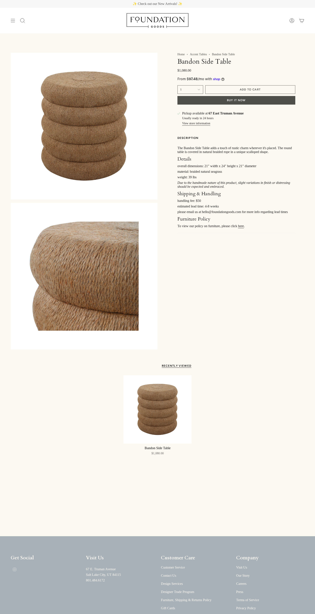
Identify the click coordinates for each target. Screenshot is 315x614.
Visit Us (241, 567)
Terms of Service (247, 600)
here (241, 226)
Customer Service (173, 567)
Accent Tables (198, 54)
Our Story (243, 575)
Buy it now (236, 100)
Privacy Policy (246, 608)
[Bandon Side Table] (157, 409)
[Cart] (302, 20)
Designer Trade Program (177, 592)
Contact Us (168, 575)
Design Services (172, 583)
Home (181, 54)
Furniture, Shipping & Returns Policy (186, 600)
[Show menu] (13, 20)
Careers (241, 583)
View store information (196, 123)
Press (239, 592)
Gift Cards (168, 608)
